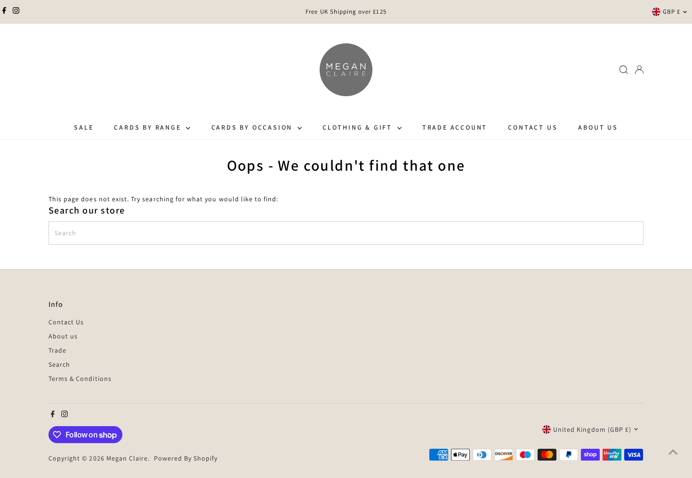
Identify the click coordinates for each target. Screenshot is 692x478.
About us (63, 336)
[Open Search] (624, 70)
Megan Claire (127, 458)
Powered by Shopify (186, 458)
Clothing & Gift (358, 127)
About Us (598, 127)
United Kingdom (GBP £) (592, 429)
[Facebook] (4, 11)
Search (59, 364)
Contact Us (532, 127)
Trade (57, 350)
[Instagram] (16, 11)
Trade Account (454, 127)
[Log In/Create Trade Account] (639, 70)
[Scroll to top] (673, 452)
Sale (83, 127)
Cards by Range (149, 127)
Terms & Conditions (80, 378)
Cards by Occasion (253, 127)
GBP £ (671, 12)
